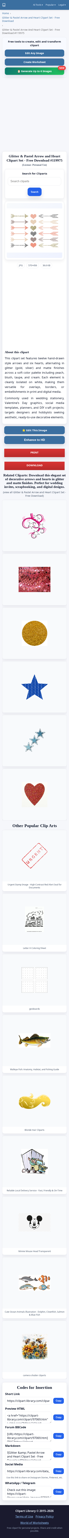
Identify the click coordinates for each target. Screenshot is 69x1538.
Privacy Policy (45, 1516)
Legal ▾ (62, 4)
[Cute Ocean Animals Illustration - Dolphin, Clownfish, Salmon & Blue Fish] (34, 1283)
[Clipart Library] (4, 5)
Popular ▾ (51, 4)
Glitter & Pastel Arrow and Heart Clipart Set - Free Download (31, 19)
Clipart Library (25, 1511)
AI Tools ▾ (38, 4)
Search (34, 192)
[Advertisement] (34, 114)
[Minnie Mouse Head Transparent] (34, 1222)
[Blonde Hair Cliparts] (34, 1101)
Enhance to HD (34, 440)
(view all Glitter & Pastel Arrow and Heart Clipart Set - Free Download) (34, 494)
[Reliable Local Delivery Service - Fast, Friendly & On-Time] (34, 1162)
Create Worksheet (35, 62)
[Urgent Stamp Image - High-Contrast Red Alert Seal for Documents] (34, 855)
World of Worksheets (34, 1523)
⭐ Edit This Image (34, 430)
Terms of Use (24, 1516)
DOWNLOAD (35, 465)
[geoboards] (34, 980)
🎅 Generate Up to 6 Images (40, 70)
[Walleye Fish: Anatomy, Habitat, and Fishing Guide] (34, 1040)
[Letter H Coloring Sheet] (34, 919)
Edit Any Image (34, 53)
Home (5, 13)
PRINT (34, 452)
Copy (58, 1401)
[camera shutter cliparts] (34, 1346)
